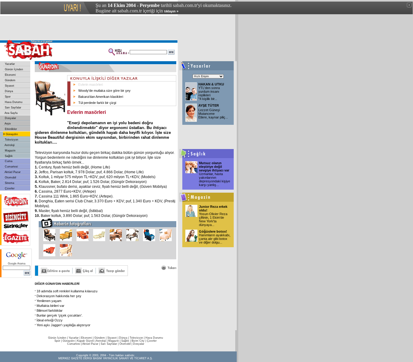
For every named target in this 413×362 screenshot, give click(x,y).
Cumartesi (11, 166)
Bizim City (138, 340)
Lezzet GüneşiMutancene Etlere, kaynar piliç (213, 113)
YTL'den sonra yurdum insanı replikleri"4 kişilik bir (209, 93)
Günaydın (11, 134)
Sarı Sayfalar (12, 107)
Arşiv (7, 123)
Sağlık (8, 156)
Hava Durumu (13, 102)
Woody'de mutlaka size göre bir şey (104, 90)
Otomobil (10, 177)
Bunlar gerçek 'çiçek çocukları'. (60, 315)
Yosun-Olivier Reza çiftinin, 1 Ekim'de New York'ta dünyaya (213, 219)
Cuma (8, 161)
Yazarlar (9, 63)
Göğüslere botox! (213, 231)
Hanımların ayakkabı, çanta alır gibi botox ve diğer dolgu (214, 238)
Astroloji (9, 145)
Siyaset (9, 85)
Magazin (9, 150)
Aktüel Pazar (12, 172)
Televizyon (11, 139)
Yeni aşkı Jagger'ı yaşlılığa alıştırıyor (63, 325)
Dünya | (124, 337)
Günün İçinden (13, 69)
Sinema (9, 182)
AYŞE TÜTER (208, 105)
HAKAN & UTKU (211, 84)
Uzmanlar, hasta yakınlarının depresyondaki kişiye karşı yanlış (214, 179)
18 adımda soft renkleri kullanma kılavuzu (67, 291)
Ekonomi (10, 74)
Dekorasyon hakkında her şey (59, 296)
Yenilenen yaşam (49, 301)
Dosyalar (10, 118)
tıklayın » (171, 11)
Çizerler (9, 188)
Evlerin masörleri (90, 84)
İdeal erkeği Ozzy (50, 320)
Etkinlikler (10, 129)
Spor (7, 96)
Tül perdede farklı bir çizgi (97, 103)
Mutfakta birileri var (50, 305)
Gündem (9, 80)
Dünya (8, 91)
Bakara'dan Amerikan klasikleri (100, 96)
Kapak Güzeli (85, 340)
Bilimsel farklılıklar (50, 310)
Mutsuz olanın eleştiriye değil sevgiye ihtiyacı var (214, 166)
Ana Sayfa (11, 113)
